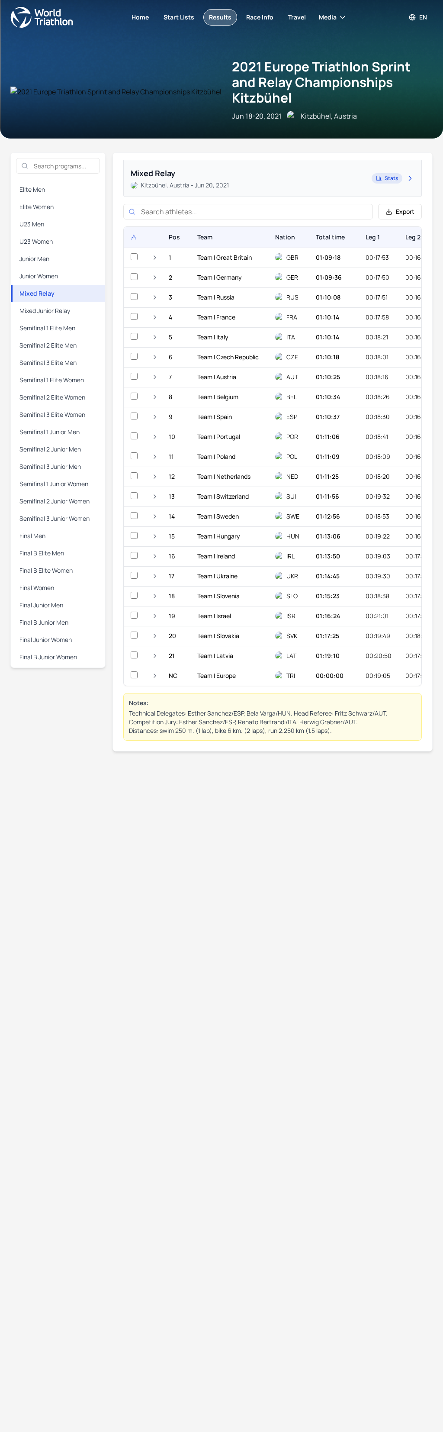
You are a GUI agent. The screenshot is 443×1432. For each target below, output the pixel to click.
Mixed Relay (37, 293)
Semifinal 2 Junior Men (50, 449)
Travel (297, 17)
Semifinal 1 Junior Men (49, 432)
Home (140, 17)
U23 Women (36, 241)
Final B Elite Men (41, 553)
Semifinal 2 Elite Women (52, 397)
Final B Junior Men (43, 622)
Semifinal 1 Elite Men (47, 328)
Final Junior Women (45, 639)
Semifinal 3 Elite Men (48, 362)
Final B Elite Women (46, 570)
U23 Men (31, 224)
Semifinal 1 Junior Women (53, 484)
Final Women (36, 588)
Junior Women (38, 276)
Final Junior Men (41, 605)
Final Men (32, 536)
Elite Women (36, 207)
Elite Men (32, 189)
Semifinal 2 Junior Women (54, 501)
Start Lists (179, 17)
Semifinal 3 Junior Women (54, 518)
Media (328, 17)
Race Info (259, 17)
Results (220, 17)
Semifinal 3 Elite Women (52, 414)
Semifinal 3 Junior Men (50, 466)
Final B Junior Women (48, 657)
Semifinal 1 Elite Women (51, 380)
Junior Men (34, 259)
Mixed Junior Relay (44, 310)
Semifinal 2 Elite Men (48, 345)
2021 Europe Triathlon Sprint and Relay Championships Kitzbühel (321, 82)
